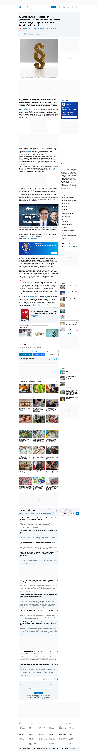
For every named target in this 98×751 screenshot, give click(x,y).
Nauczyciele (31, 724)
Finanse (32, 499)
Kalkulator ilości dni (65, 208)
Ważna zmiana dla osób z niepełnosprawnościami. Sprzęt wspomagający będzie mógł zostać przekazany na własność (67, 182)
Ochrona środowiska (65, 217)
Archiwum (70, 723)
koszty (43, 246)
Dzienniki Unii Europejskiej (43, 725)
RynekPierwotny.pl (26, 33)
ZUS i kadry (21, 713)
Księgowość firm (22, 708)
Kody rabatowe (71, 724)
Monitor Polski (41, 723)
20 (69, 246)
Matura (30, 728)
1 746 (55, 665)
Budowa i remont (71, 713)
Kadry (29, 9)
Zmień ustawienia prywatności (39, 734)
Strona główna (21, 12)
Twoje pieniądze (52, 9)
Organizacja (27, 499)
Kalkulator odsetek (52, 725)
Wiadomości (21, 499)
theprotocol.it (71, 728)
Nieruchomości (64, 9)
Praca (40, 714)
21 (71, 246)
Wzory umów (71, 725)
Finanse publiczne (65, 214)
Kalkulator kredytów (65, 203)
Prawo (46, 9)
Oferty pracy (71, 729)
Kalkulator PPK (64, 206)
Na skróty (70, 720)
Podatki (20, 709)
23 (76, 246)
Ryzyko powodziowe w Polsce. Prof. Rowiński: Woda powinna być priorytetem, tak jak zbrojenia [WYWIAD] (68, 159)
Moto (58, 9)
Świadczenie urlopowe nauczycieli (68, 224)
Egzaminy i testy (31, 725)
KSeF (75, 9)
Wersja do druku (26, 337)
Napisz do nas (39, 337)
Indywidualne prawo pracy (33, 709)
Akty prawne (41, 720)
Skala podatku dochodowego (63, 728)
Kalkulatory (65, 196)
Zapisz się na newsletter (53, 337)
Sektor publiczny (40, 9)
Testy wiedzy (31, 730)
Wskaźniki (65, 221)
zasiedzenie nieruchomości (31, 333)
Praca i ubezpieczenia (52, 712)
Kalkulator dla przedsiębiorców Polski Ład (69, 200)
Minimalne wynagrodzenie (63, 723)
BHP (30, 714)
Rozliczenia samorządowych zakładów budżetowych (69, 236)
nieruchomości (27, 109)
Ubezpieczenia (31, 712)
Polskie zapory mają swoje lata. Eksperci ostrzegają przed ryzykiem (68, 164)
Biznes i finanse (51, 709)
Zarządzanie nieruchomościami (40, 12)
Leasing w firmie (51, 714)
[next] (57, 665)
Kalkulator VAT (51, 724)
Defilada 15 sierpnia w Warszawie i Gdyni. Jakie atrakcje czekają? (69, 188)
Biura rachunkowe (62, 708)
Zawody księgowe (22, 714)
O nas (20, 734)
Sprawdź (34, 303)
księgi (20, 117)
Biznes (34, 9)
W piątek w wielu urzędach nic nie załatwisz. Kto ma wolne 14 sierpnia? (69, 191)
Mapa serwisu (72, 734)
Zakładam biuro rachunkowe (63, 709)
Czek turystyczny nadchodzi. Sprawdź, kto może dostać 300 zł (69, 176)
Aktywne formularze (68, 211)
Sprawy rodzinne (41, 709)
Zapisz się (53, 239)
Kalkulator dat (64, 209)
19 (67, 246)
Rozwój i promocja (42, 499)
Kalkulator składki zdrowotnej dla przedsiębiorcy (68, 198)
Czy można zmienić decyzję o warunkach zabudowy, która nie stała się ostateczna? (68, 185)
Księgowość (24, 9)
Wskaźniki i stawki (62, 720)
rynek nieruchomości (32, 282)
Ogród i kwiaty (71, 714)
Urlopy (30, 713)
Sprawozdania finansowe (63, 714)
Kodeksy (40, 728)
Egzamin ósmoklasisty (32, 729)
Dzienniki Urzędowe (42, 724)
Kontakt (61, 734)
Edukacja (70, 9)
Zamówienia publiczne (66, 216)
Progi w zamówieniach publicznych (68, 229)
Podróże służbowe (62, 725)
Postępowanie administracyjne (30, 224)
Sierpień (71, 243)
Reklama (66, 734)
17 (62, 246)
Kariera (53, 734)
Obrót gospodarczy (22, 712)
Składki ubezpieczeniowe (63, 724)
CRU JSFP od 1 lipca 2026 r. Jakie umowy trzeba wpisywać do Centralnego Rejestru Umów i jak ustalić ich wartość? (69, 170)
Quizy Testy (64, 238)
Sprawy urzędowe (42, 713)
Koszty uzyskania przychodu (67, 233)
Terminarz (65, 243)
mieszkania (33, 149)
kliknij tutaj (44, 684)
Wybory (63, 219)
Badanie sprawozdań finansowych (68, 230)
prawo (31, 135)
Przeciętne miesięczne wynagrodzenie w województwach (69, 227)
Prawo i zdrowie (41, 717)
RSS (57, 734)
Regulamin (48, 734)
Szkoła (30, 723)
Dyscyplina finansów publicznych (68, 232)
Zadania (32, 12)
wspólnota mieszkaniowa (51, 213)
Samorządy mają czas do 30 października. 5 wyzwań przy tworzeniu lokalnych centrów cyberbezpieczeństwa (69, 173)
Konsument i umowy (42, 712)
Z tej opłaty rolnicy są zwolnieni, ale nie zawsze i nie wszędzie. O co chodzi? (68, 161)
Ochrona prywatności (27, 734)
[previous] (44, 665)
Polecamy (62, 368)
